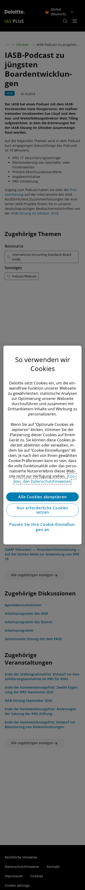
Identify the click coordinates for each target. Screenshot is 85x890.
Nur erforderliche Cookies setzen (42, 510)
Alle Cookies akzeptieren (42, 496)
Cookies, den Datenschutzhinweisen (45, 479)
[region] (42, 445)
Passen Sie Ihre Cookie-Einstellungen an (42, 527)
